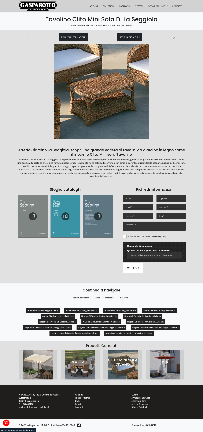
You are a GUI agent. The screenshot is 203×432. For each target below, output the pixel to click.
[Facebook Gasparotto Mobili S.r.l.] (79, 425)
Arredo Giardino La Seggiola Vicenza (58, 316)
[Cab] (31, 37)
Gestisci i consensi (27, 430)
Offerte (139, 6)
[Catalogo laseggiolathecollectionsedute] (33, 216)
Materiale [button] (109, 297)
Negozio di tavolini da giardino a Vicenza (145, 321)
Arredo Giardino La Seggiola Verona (120, 310)
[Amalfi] (172, 37)
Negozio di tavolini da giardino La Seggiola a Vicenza (129, 333)
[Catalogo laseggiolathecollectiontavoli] (65, 216)
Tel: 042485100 (26, 404)
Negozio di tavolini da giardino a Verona (57, 321)
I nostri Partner (82, 397)
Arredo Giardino (102, 25)
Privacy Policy (160, 236)
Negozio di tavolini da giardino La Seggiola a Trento (48, 327)
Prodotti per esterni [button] (80, 297)
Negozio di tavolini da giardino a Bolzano (101, 321)
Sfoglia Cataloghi (140, 407)
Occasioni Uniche (158, 6)
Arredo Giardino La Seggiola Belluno (81, 310)
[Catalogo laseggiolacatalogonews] (98, 216)
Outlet (78, 400)
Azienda (93, 6)
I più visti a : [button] (124, 297)
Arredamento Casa (141, 397)
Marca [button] (97, 297)
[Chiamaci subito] (6, 423)
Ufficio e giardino (85, 25)
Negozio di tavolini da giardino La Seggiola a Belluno (101, 327)
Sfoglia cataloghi (130, 37)
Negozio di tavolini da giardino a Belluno (142, 316)
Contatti (177, 6)
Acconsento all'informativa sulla (147, 236)
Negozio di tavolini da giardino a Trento (99, 316)
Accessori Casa (139, 400)
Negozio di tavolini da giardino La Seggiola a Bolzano (74, 333)
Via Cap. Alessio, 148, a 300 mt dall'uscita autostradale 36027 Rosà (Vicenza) (39, 397)
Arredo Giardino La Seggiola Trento (43, 310)
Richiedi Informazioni (73, 37)
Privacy (4, 430)
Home (73, 25)
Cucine (135, 394)
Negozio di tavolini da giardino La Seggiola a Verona (155, 327)
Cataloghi (124, 6)
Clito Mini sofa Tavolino (122, 25)
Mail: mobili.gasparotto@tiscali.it (35, 407)
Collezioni (109, 6)
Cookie (12, 430)
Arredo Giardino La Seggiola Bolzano (159, 310)
